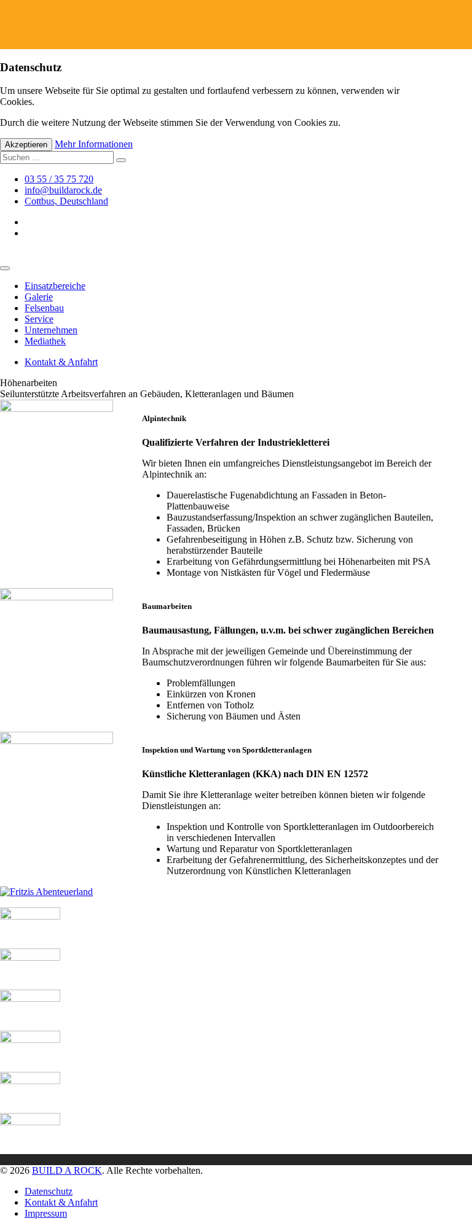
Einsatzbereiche (55, 286)
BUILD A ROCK (67, 1170)
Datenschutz (49, 1191)
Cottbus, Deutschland (66, 201)
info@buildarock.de (63, 190)
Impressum (46, 1213)
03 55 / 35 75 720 (59, 179)
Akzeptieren (26, 144)
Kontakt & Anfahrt (61, 362)
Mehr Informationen (94, 144)
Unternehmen (51, 330)
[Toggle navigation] (5, 268)
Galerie (39, 297)
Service (39, 319)
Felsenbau (44, 308)
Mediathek (45, 341)
